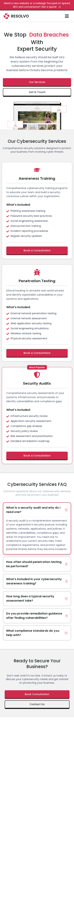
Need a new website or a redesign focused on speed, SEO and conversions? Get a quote (37, 5)
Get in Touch (37, 92)
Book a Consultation (37, 250)
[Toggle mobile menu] (66, 16)
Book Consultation (37, 694)
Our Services (37, 82)
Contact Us (37, 704)
